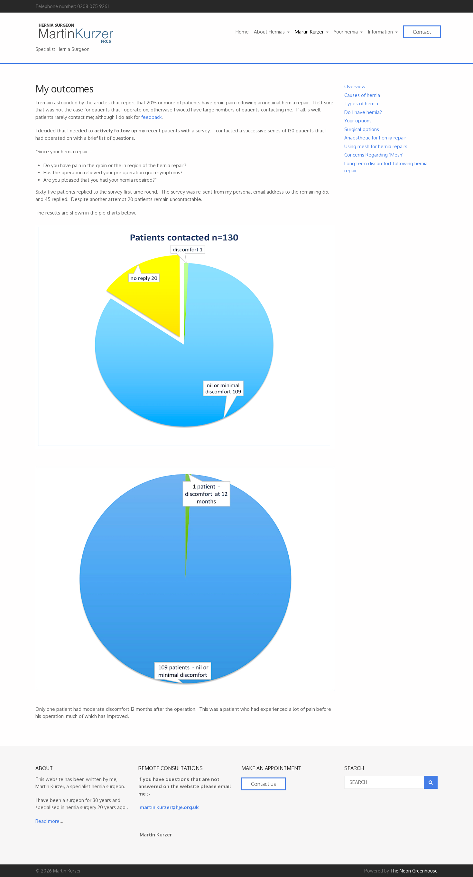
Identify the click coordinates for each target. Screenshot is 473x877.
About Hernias (269, 32)
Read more (47, 821)
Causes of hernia (362, 95)
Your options (358, 121)
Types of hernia (361, 103)
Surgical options (361, 129)
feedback (151, 117)
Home (242, 32)
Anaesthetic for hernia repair (375, 138)
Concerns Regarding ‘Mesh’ (373, 155)
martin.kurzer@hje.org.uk (169, 807)
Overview (355, 86)
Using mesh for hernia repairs (375, 146)
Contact (422, 32)
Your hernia (346, 32)
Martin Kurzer (309, 32)
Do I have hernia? (363, 112)
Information (380, 32)
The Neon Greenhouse (414, 870)
